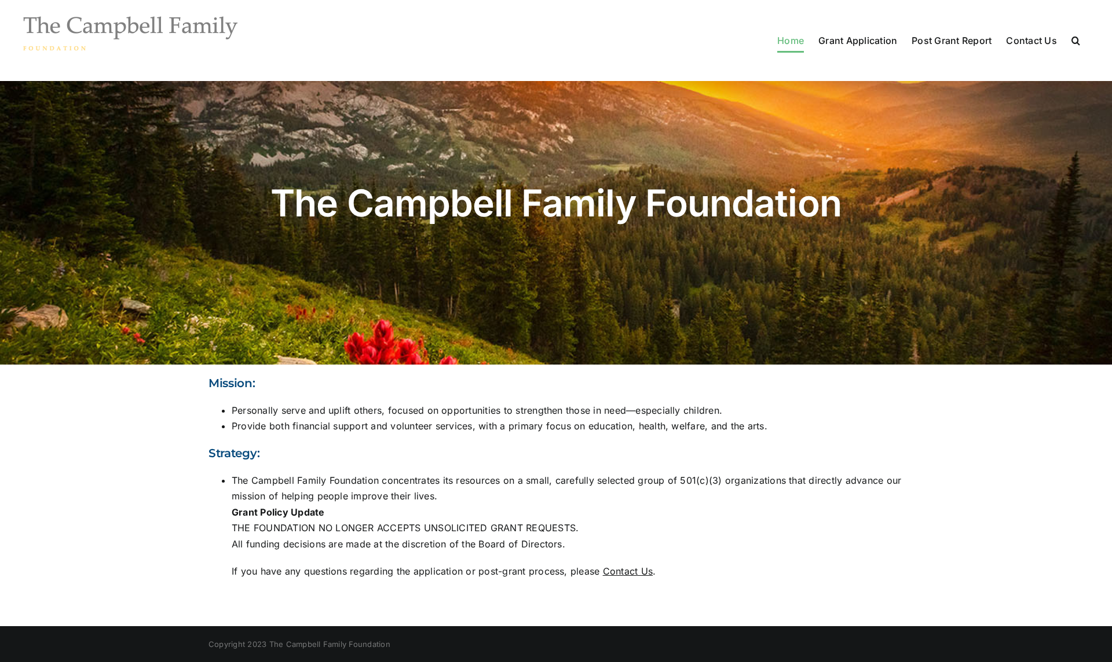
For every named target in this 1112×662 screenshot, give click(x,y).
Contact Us (628, 571)
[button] (1075, 40)
